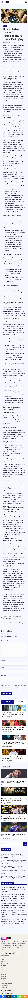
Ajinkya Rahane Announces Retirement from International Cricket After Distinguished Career (13, 835)
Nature (5, 25)
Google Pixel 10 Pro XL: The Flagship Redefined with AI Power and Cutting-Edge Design (13, 889)
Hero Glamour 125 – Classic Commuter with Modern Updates (13, 923)
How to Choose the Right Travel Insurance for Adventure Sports (14, 914)
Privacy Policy (4, 985)
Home (2, 959)
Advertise (3, 978)
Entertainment (4, 963)
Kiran (14, 42)
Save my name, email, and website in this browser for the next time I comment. (13, 687)
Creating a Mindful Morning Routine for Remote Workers (13, 617)
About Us (3, 974)
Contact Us (4, 987)
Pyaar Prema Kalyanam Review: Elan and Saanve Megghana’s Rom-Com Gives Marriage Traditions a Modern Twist (13, 728)
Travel (2, 969)
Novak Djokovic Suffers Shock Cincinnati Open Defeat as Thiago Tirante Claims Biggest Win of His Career (13, 781)
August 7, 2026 (7, 820)
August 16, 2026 (7, 785)
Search (25, 844)
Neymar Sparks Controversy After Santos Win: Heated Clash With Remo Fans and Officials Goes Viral (14, 817)
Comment (4, 641)
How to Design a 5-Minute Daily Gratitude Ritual (14, 623)
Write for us (4, 976)
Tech (2, 967)
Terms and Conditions (7, 983)
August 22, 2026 (7, 717)
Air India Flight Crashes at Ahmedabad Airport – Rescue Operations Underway (12, 898)
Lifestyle (3, 965)
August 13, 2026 (7, 803)
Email (3, 668)
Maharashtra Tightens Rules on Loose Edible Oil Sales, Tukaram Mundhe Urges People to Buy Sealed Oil (13, 757)
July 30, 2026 (6, 838)
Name (3, 660)
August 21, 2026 (7, 746)
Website (3, 675)
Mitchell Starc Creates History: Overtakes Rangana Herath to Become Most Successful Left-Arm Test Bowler (14, 799)
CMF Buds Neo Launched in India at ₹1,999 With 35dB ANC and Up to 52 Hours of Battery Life (13, 743)
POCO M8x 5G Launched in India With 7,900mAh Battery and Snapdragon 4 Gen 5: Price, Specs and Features (13, 713)
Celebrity (3, 961)
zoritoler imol (4, 887)
